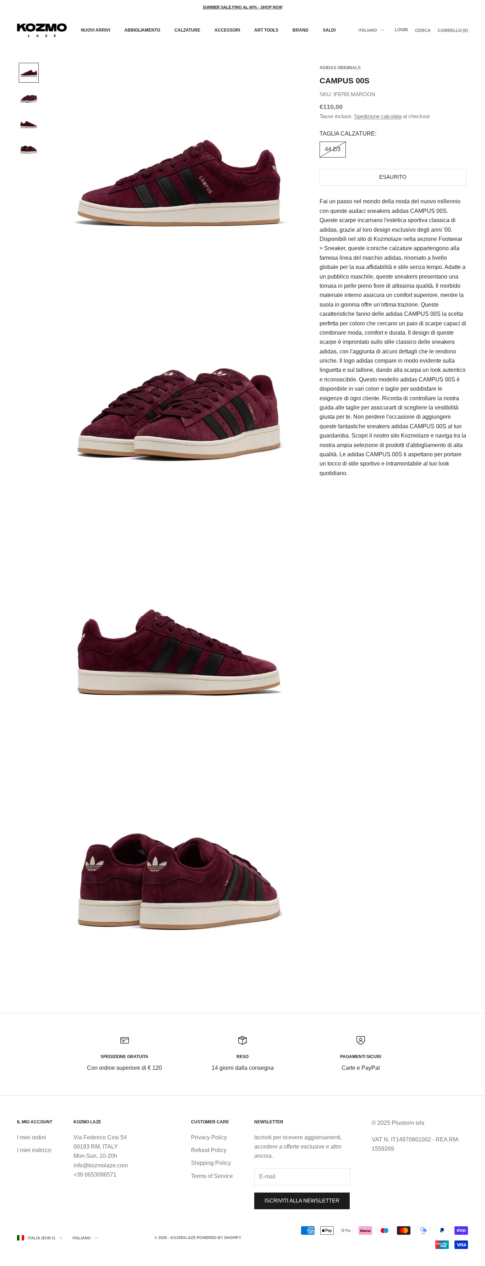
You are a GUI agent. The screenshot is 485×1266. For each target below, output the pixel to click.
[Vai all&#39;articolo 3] (29, 124)
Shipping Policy (211, 1163)
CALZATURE (187, 30)
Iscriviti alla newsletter (302, 1201)
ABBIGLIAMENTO (142, 30)
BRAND (301, 30)
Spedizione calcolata (378, 116)
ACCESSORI (227, 30)
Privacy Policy (209, 1137)
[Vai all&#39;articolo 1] (29, 73)
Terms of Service (212, 1176)
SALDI (329, 30)
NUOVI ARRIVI (95, 30)
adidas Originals (340, 67)
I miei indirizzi (34, 1150)
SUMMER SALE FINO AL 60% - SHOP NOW (242, 7)
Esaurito (393, 177)
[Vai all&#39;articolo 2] (29, 98)
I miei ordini (31, 1137)
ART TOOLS (266, 30)
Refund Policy (209, 1150)
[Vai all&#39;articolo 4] (29, 149)
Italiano (368, 30)
